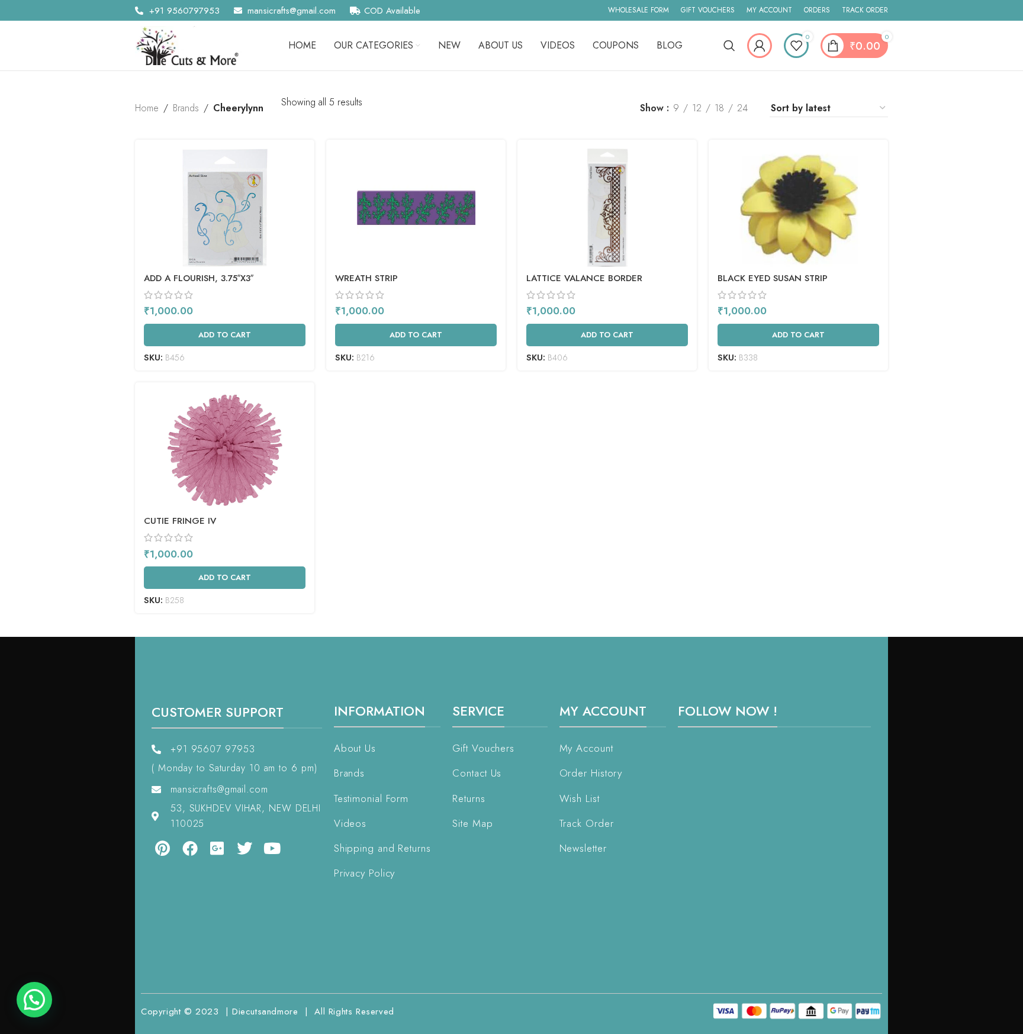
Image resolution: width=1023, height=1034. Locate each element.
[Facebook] (181, 848)
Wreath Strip (366, 278)
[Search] (729, 45)
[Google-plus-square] (209, 848)
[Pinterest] (154, 848)
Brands (186, 108)
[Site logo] (191, 44)
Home (147, 108)
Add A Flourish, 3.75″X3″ (198, 278)
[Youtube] (264, 848)
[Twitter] (236, 848)
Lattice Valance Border (584, 278)
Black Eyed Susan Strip (773, 278)
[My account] (759, 45)
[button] (34, 999)
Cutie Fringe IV (180, 520)
